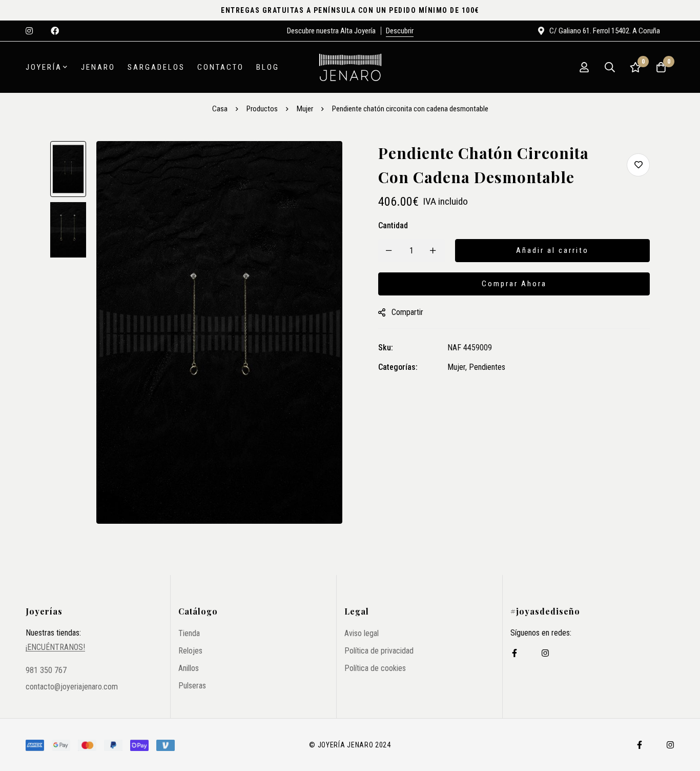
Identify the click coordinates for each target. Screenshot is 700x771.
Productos (262, 108)
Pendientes (487, 367)
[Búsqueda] (610, 67)
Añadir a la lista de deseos (638, 164)
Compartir (407, 312)
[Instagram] (545, 653)
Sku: (385, 347)
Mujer (305, 108)
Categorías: (398, 367)
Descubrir (400, 30)
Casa (220, 108)
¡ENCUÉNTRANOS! (55, 647)
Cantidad (393, 225)
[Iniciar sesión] (584, 67)
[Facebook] (514, 653)
